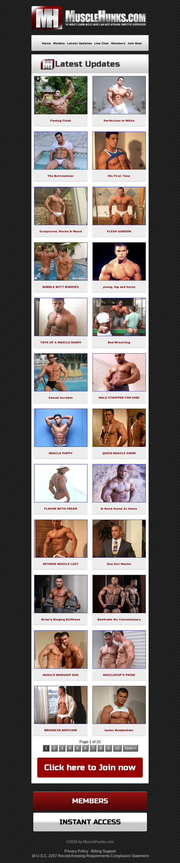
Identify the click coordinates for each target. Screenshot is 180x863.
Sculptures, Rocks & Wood (60, 231)
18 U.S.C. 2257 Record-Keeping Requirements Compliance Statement (90, 856)
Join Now (135, 43)
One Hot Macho (119, 564)
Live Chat (101, 43)
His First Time (119, 176)
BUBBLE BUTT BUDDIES (60, 287)
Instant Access (90, 822)
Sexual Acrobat (61, 397)
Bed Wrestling (119, 342)
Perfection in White (119, 120)
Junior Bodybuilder (119, 730)
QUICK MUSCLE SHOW (119, 453)
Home (46, 43)
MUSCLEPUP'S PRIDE (119, 675)
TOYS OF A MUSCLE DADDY (60, 342)
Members (118, 43)
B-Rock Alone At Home (119, 508)
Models (59, 43)
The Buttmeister (60, 176)
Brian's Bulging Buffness (60, 619)
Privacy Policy (76, 851)
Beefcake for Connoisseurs (119, 619)
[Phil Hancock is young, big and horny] (119, 279)
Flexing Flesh (60, 120)
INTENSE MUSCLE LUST (61, 564)
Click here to (90, 768)
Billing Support (103, 851)
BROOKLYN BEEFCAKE (60, 730)
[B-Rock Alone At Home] (119, 501)
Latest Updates (79, 43)
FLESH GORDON (119, 231)
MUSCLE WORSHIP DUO (61, 675)
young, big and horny (119, 287)
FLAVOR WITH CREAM (60, 508)
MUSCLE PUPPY (60, 453)
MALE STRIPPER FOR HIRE (119, 397)
